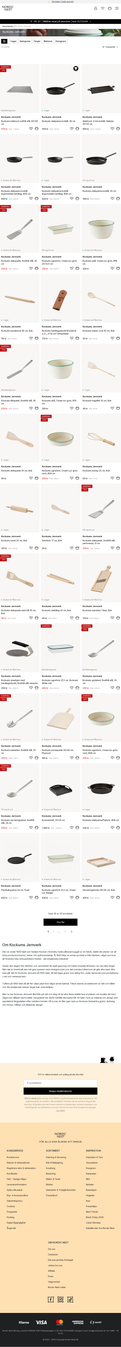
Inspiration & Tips (94, 1157)
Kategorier (25, 41)
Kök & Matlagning (54, 1162)
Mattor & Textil (53, 1179)
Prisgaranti (12, 1212)
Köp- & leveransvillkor (17, 1195)
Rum (88, 1201)
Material (48, 41)
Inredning (50, 1168)
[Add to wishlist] (31, 128)
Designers (60, 41)
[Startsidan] (8, 8)
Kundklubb (12, 1173)
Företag (10, 1217)
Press (50, 1276)
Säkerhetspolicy (15, 1201)
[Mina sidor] (95, 8)
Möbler (49, 1184)
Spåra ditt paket (14, 1190)
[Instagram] (60, 1299)
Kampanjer (91, 1173)
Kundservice (13, 1157)
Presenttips (91, 1206)
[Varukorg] (109, 8)
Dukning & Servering (56, 1157)
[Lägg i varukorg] (36, 128)
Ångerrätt (11, 1228)
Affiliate (51, 1271)
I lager (13, 41)
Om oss (51, 1249)
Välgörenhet (54, 1282)
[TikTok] (70, 1299)
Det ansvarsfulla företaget (60, 1260)
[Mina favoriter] (102, 8)
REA (88, 1179)
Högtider (90, 1195)
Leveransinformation (17, 1184)
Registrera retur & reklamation (21, 1168)
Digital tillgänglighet (16, 1222)
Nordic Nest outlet (57, 1287)
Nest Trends (92, 1212)
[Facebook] (51, 1299)
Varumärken (7, 26)
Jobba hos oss (55, 1265)
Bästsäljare (91, 1190)
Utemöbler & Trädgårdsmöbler (61, 1190)
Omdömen (53, 1254)
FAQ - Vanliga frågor (17, 1179)
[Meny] (116, 8)
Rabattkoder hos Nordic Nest (100, 1228)
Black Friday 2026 (95, 1217)
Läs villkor (60, 1111)
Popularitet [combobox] (110, 47)
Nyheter (90, 1184)
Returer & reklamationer (18, 1162)
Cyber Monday (93, 1222)
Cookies (11, 1206)
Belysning (50, 1173)
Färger (37, 41)
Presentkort (51, 1195)
